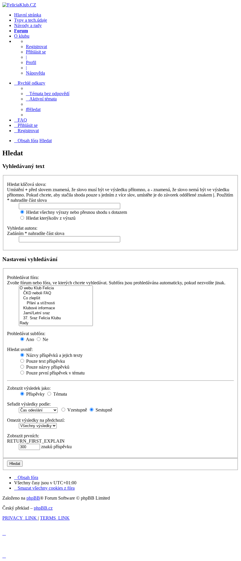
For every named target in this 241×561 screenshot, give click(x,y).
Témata (59, 394)
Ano (29, 339)
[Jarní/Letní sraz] (56, 313)
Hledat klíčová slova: (26, 184)
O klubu (21, 35)
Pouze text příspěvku (45, 361)
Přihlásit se (36, 51)
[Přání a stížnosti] (56, 303)
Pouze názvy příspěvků (47, 367)
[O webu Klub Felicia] (56, 288)
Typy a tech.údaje (30, 20)
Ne (44, 339)
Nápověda (35, 72)
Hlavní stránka (27, 14)
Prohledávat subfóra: (26, 333)
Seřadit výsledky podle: (29, 404)
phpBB (33, 498)
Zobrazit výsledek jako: (29, 388)
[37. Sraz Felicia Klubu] (56, 318)
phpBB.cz (43, 507)
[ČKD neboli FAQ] (56, 293)
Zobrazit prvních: (23, 435)
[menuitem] (47, 93)
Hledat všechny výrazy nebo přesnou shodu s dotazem (76, 212)
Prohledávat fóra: (23, 277)
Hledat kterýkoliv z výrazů (50, 218)
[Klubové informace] (56, 308)
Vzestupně (76, 409)
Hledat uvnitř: (20, 349)
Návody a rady (28, 25)
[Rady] (56, 323)
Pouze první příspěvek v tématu (55, 372)
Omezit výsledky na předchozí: (36, 420)
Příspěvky (35, 394)
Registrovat (36, 46)
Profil (31, 62)
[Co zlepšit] (56, 298)
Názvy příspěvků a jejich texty (54, 355)
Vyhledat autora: (22, 228)
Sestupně (103, 409)
